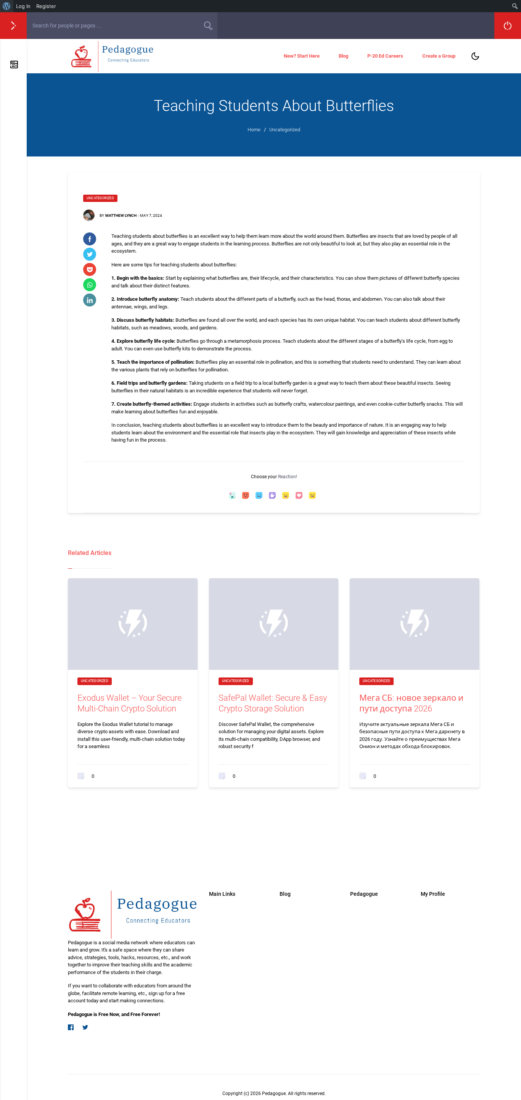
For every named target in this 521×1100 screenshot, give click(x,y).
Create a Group (438, 56)
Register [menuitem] (46, 6)
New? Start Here (302, 56)
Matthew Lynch (121, 215)
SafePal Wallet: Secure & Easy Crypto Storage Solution (273, 703)
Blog (343, 56)
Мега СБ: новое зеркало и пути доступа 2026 (411, 703)
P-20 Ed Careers (385, 56)
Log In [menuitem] (23, 6)
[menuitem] (6, 6)
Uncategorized (100, 198)
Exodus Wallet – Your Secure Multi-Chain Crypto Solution (129, 703)
